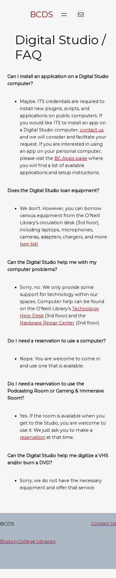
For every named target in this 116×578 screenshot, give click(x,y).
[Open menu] (64, 14)
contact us (91, 130)
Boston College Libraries (27, 541)
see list (29, 244)
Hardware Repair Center (47, 323)
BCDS (41, 14)
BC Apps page (70, 158)
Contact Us (103, 523)
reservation (32, 437)
